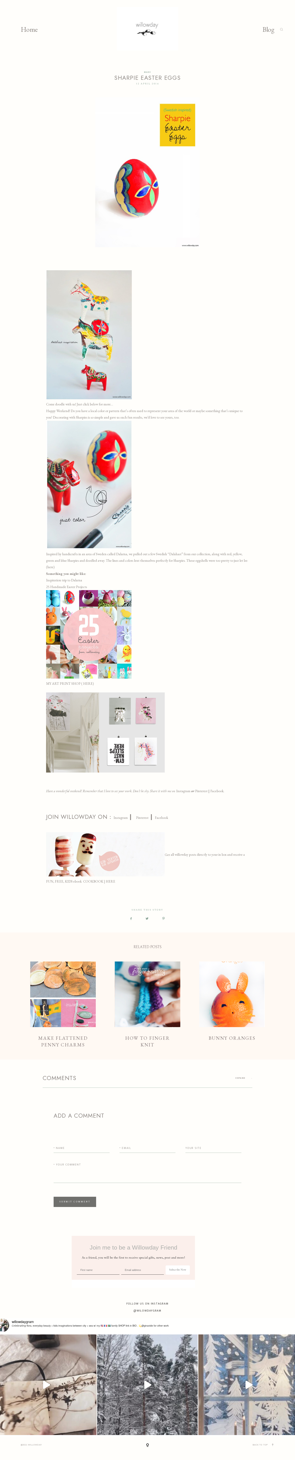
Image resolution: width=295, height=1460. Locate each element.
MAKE (147, 72)
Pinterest (201, 791)
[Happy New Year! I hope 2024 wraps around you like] (147, 1384)
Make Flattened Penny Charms (63, 1004)
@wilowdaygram (147, 1310)
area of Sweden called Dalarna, (107, 554)
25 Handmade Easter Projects (66, 587)
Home (29, 29)
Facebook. (217, 791)
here (50, 567)
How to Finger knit (147, 1004)
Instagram (183, 791)
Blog (268, 29)
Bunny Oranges (232, 1004)
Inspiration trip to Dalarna (64, 580)
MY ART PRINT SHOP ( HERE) (70, 683)
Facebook (161, 817)
